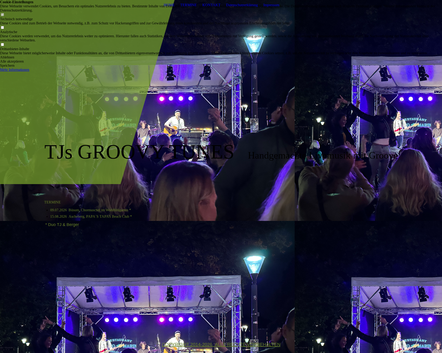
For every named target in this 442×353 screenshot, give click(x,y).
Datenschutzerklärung (242, 5)
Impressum (271, 5)
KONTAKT (211, 5)
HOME (169, 5)
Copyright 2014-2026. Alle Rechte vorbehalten (221, 344)
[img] (221, 92)
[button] (221, 57)
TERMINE (188, 5)
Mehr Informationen (14, 70)
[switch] (2, 15)
